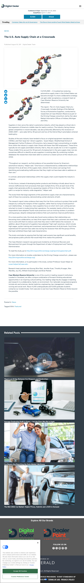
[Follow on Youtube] (60, 548)
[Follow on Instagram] (63, 548)
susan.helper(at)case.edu (18, 264)
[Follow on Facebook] (53, 548)
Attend (51, 17)
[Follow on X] (57, 548)
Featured (18, 306)
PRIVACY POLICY (68, 580)
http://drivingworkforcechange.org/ (22, 257)
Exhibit (32, 17)
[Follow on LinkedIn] (66, 548)
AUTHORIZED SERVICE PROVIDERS (42, 577)
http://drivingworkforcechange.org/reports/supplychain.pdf (49, 251)
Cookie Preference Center (20, 576)
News (6, 31)
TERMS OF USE (54, 580)
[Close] (38, 542)
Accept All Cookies (20, 571)
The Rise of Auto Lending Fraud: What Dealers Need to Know (60, 22)
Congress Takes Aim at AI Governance (24, 22)
